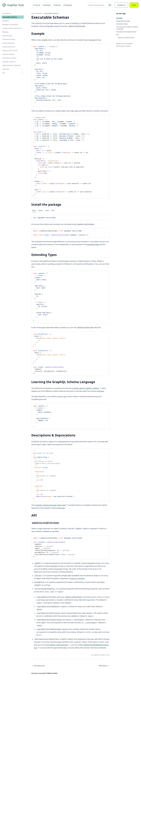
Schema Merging (8, 43)
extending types (93, 244)
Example (119, 18)
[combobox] (100, 5)
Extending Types (122, 24)
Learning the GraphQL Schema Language (127, 28)
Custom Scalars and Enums (11, 28)
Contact (121, 5)
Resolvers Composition (10, 24)
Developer (47, 5)
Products (36, 5)
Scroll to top (119, 48)
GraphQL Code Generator (58, 645)
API (3, 73)
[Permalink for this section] (46, 33)
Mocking (5, 32)
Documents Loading (9, 58)
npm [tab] (34, 210)
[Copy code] (106, 46)
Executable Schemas (9, 17)
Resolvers (5, 21)
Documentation (36, 13)
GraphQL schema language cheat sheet (50, 505)
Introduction (6, 13)
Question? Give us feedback (124, 43)
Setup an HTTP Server (9, 50)
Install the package (123, 21)
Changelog (67, 5)
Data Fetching (7, 36)
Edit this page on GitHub (123, 46)
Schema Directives (8, 39)
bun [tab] (53, 210)
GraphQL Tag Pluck (9, 62)
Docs (134, 5)
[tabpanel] (70, 217)
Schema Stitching (8, 47)
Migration (5, 69)
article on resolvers (77, 578)
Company (57, 5)
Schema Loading (8, 54)
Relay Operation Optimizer (11, 65)
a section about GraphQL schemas (85, 388)
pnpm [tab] (40, 210)
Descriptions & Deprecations (126, 32)
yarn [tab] (47, 210)
